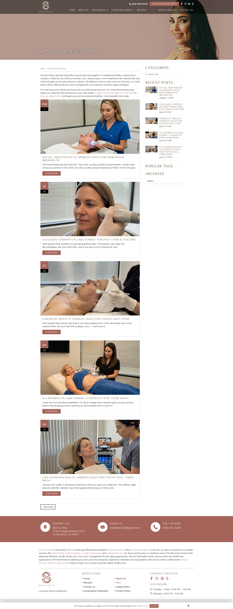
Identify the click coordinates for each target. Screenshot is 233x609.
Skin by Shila (45, 549)
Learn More (51, 173)
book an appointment (51, 96)
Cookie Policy (142, 606)
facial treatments (115, 549)
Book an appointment (58, 563)
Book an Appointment (164, 4)
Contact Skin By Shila (105, 92)
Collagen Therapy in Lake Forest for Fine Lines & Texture (89, 239)
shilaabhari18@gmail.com (125, 527)
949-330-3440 (140, 4)
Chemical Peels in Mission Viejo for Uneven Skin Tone (85, 318)
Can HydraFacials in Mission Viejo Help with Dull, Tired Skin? (170, 150)
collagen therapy (114, 553)
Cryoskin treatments (91, 553)
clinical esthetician (141, 549)
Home (42, 68)
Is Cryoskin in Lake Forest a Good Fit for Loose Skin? (85, 398)
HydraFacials (58, 553)
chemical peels (72, 553)
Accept (154, 606)
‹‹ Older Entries (48, 507)
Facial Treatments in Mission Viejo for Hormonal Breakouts (171, 91)
